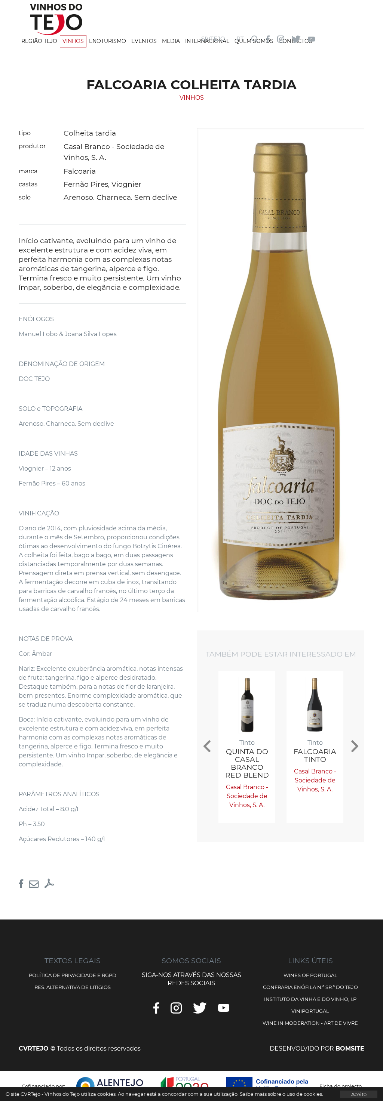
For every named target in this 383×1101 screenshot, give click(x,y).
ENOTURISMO (107, 41)
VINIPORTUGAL (310, 1011)
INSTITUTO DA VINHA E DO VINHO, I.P (310, 999)
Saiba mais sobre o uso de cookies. (281, 1094)
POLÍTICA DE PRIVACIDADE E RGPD (72, 975)
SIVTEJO (213, 38)
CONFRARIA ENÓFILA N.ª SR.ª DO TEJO (310, 987)
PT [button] (240, 38)
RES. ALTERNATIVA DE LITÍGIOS (72, 987)
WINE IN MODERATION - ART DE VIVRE (310, 1023)
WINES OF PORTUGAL (310, 975)
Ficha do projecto (340, 1086)
